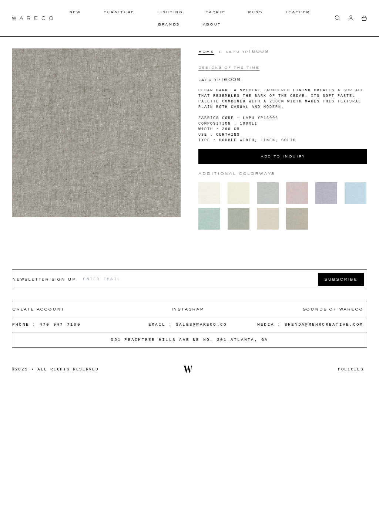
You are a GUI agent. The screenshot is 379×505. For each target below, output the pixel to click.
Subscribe (341, 279)
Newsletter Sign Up (44, 279)
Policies (350, 369)
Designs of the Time (228, 67)
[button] (338, 18)
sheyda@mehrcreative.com (324, 324)
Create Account (38, 309)
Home (206, 51)
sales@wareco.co (201, 324)
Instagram (187, 309)
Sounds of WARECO (333, 309)
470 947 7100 (60, 324)
